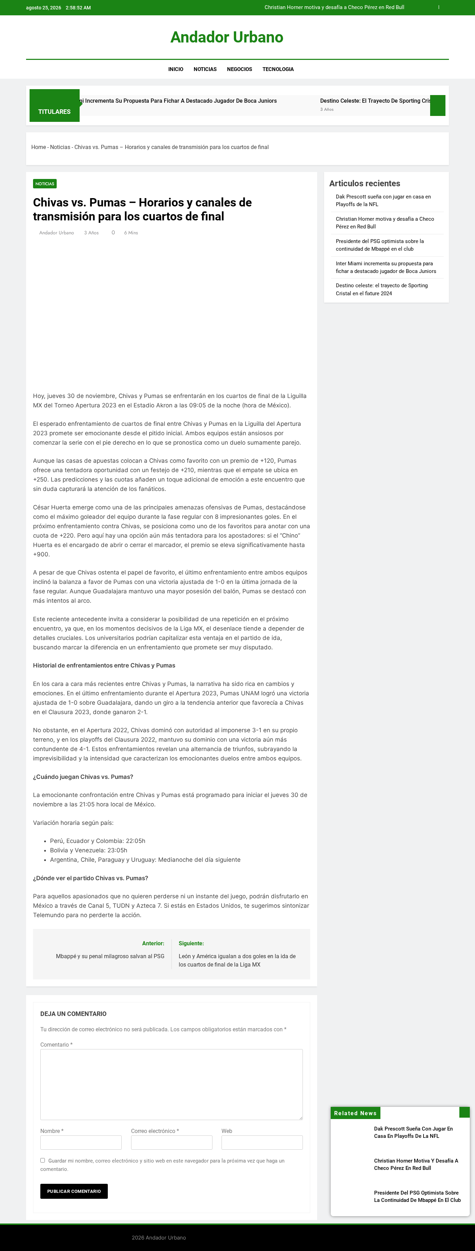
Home (38, 147)
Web (227, 1131)
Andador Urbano (226, 37)
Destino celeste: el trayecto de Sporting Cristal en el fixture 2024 (372, 100)
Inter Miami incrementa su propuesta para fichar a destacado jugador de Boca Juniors (136, 100)
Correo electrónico (155, 1131)
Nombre (52, 1131)
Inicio (175, 69)
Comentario (56, 1044)
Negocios (239, 69)
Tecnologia (278, 69)
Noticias (205, 69)
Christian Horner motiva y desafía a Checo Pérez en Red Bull (334, 7)
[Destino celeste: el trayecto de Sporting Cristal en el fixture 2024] (271, 110)
